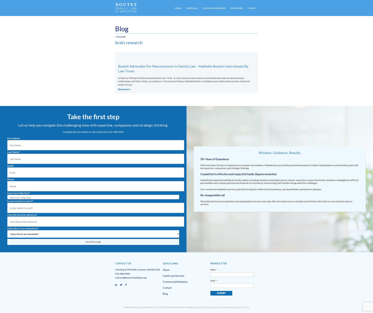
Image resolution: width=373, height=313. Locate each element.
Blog (165, 293)
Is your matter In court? (20, 201)
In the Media (236, 8)
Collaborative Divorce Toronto (198, 307)
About (178, 8)
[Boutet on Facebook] (127, 285)
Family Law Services (173, 275)
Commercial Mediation (213, 8)
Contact (252, 8)
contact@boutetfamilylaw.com (131, 277)
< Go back (120, 36)
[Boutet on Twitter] (122, 285)
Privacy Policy (158, 307)
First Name (13, 138)
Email (10, 165)
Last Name (13, 152)
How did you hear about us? (22, 214)
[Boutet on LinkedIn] (117, 285)
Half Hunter (181, 307)
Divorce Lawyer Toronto (219, 307)
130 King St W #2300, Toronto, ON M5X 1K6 (137, 269)
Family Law (191, 8)
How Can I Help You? (18, 193)
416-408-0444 (122, 273)
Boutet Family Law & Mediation (141, 307)
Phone (10, 179)
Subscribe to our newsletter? (23, 228)
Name (214, 269)
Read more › (124, 89)
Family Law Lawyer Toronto (239, 307)
